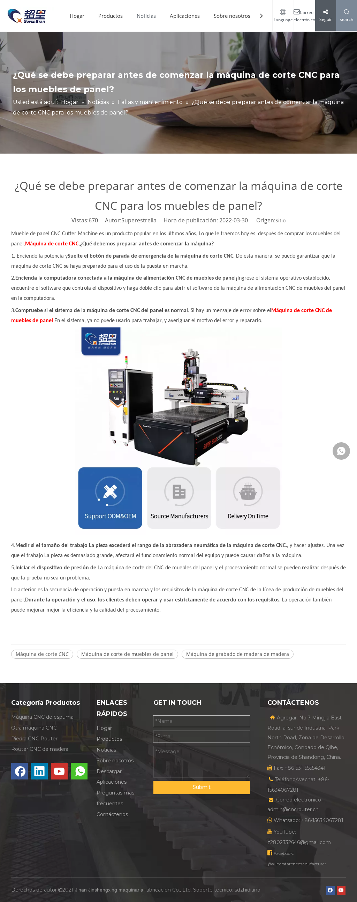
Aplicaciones (185, 15)
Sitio (280, 220)
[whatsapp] (79, 771)
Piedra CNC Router (34, 738)
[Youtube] (59, 771)
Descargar (109, 771)
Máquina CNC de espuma (42, 717)
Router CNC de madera (39, 749)
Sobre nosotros (232, 15)
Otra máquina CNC (34, 728)
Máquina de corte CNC (42, 654)
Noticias (146, 15)
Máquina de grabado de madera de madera (237, 654)
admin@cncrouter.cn (293, 809)
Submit (202, 787)
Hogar (77, 15)
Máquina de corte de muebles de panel (127, 654)
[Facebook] (19, 771)
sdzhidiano (247, 890)
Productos (110, 15)
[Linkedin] (39, 771)
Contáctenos (112, 814)
